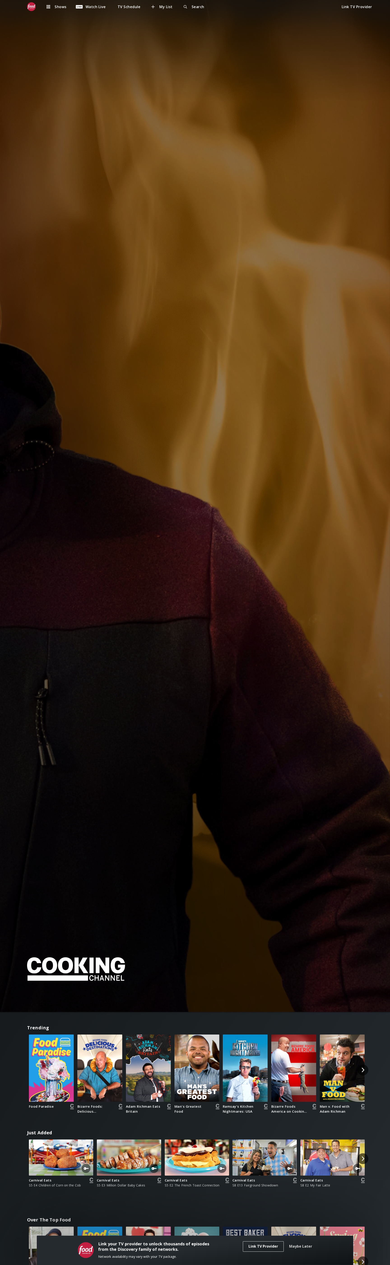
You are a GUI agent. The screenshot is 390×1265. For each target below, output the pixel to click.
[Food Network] (33, 6)
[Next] (363, 1070)
